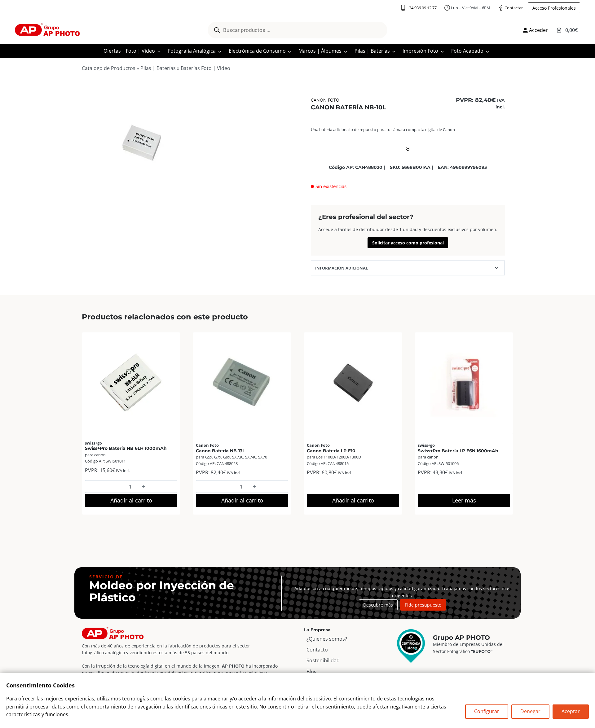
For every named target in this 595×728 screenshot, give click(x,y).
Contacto (317, 649)
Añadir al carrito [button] (131, 500)
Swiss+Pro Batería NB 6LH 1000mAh (126, 448)
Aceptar (571, 711)
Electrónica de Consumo (257, 50)
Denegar (530, 711)
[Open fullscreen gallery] (197, 202)
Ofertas (112, 50)
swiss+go (93, 443)
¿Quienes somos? (326, 638)
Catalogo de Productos (108, 68)
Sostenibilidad (323, 660)
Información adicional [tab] (341, 268)
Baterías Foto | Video (205, 68)
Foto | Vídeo (140, 50)
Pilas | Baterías (372, 50)
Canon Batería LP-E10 (331, 451)
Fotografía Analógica (192, 50)
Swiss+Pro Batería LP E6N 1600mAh (458, 451)
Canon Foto (325, 100)
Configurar (486, 711)
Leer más (464, 500)
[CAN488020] (143, 147)
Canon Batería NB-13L (220, 451)
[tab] (142, 202)
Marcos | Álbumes (320, 50)
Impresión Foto (420, 50)
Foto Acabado (467, 50)
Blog (311, 671)
